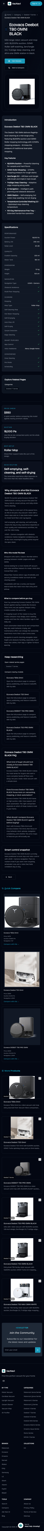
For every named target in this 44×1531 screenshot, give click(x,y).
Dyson (4, 1489)
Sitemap (27, 1516)
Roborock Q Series (31, 1404)
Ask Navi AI (6, 1512)
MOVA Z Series (29, 1437)
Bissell (4, 1493)
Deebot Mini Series (31, 1421)
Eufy (3, 1468)
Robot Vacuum (7, 1392)
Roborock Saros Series (32, 1392)
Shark (4, 1481)
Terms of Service (30, 1512)
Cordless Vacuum (8, 1396)
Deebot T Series (30, 15)
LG (3, 1477)
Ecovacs (5, 1452)
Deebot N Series (30, 1417)
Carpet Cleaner (7, 1404)
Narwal (4, 1460)
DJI (25, 1448)
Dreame (5, 1456)
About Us (27, 1504)
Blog (3, 1516)
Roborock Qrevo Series (32, 1396)
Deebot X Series (30, 1409)
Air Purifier (6, 1413)
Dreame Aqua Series (31, 1429)
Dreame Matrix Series (32, 1425)
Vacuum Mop (7, 1409)
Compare (5, 1508)
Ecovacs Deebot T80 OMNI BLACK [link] (17, 18)
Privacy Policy (29, 1508)
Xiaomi (4, 1485)
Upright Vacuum (8, 1400)
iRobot (4, 1464)
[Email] (3, 1381)
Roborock (5, 1448)
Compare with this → (11, 944)
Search (4, 1504)
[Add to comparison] (39, 1078)
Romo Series (28, 1433)
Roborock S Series (31, 1400)
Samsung (5, 1472)
